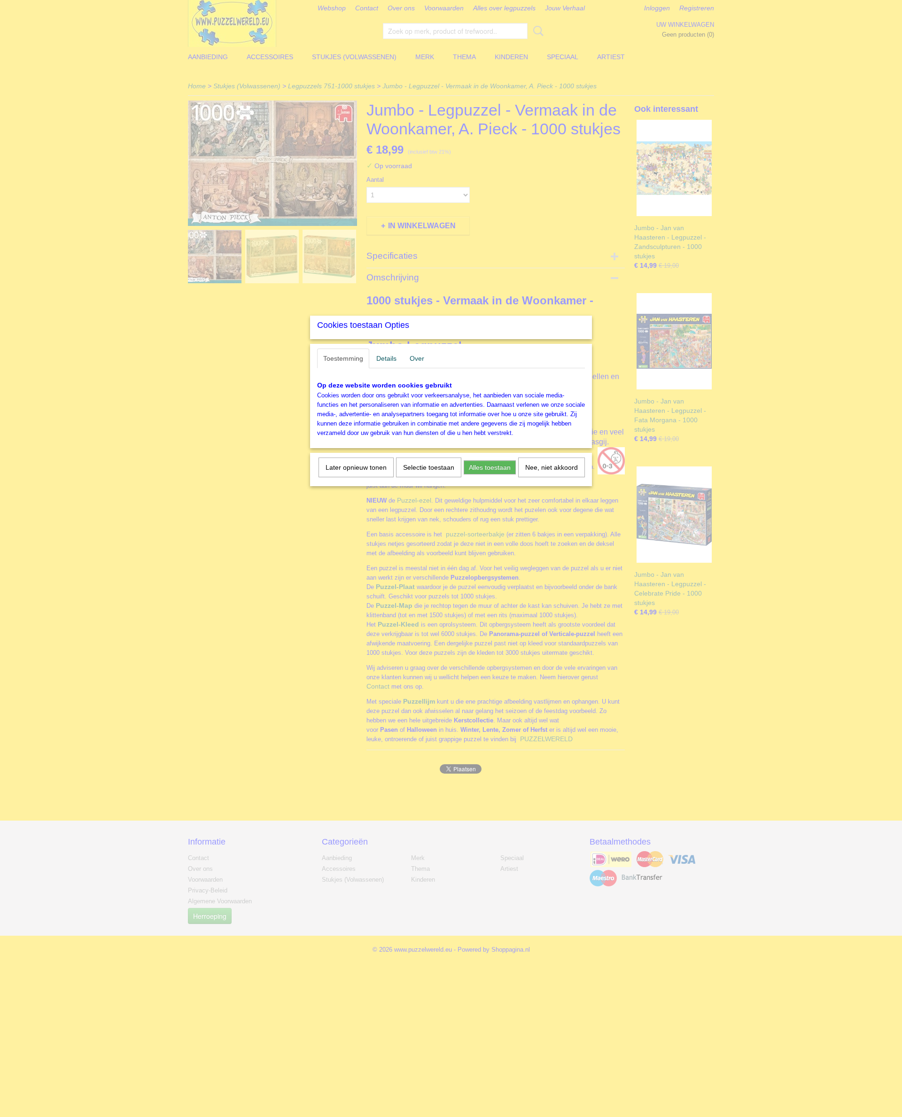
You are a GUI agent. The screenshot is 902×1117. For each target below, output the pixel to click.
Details (386, 358)
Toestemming (343, 358)
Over (417, 358)
